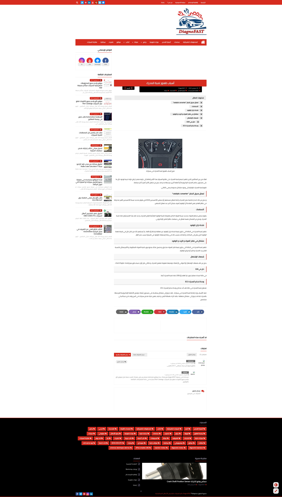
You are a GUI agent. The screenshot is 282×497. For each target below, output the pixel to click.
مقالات (201, 443)
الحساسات (194, 106)
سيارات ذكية (199, 438)
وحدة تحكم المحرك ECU (190, 125)
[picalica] (94, 493)
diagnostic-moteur (178, 447)
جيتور (177, 433)
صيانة (136, 42)
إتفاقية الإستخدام (193, 2)
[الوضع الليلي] (276, 485)
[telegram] (99, 2)
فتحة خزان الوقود (192, 110)
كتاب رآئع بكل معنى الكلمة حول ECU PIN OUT (90, 199)
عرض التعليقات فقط (139, 354)
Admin (185, 372)
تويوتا (186, 433)
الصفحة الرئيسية (193, 90)
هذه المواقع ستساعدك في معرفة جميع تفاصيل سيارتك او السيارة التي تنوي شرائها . (89, 182)
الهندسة (172, 90)
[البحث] (77, 2)
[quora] (96, 2)
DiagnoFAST (201, 485)
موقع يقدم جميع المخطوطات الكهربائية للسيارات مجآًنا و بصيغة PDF (89, 85)
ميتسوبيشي (179, 443)
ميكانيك (103, 42)
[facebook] (77, 493)
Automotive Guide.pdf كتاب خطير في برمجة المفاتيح (90, 118)
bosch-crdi (102, 443)
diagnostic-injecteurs (196, 447)
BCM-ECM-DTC (117, 443)
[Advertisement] (160, 64)
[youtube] (92, 2)
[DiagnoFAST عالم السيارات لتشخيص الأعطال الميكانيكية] (191, 22)
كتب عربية (128, 438)
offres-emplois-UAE (142, 447)
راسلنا (162, 2)
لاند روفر (98, 438)
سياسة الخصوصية (180, 2)
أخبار (186, 428)
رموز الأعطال (115, 433)
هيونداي (141, 443)
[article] (138, 325)
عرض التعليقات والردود (122, 354)
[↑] (141, 491)
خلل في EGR (191, 121)
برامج (144, 42)
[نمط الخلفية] (276, 491)
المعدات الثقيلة (126, 428)
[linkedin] (89, 2)
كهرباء (111, 42)
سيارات (90, 433)
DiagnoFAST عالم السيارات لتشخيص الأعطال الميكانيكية (173, 493)
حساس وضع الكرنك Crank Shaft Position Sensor (187, 481)
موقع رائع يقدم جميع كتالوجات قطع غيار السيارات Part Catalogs (89, 102)
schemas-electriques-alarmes (120, 447)
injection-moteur (160, 447)
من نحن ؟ (169, 2)
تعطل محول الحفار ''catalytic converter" (185, 102)
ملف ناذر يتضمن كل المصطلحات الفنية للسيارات (90, 134)
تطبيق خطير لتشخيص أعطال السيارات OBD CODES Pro (92, 214)
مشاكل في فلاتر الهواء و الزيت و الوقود (185, 114)
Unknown (191, 361)
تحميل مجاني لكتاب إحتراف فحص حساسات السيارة (90, 149)
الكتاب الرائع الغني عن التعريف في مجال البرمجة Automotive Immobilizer (89, 231)
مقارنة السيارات (92, 42)
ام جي (101, 428)
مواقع (119, 42)
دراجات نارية (143, 433)
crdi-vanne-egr (88, 443)
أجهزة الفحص (166, 42)
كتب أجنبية (141, 438)
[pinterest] (85, 2)
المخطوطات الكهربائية (190, 42)
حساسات (177, 42)
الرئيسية (203, 2)
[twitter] (82, 2)
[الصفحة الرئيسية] (203, 42)
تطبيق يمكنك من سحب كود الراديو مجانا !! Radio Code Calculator (89, 165)
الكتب (127, 42)
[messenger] (103, 2)
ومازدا (130, 443)
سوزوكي (102, 433)
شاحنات (186, 438)
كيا (108, 438)
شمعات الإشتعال (192, 118)
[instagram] (87, 493)
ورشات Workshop (131, 469)
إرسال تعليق (120, 361)
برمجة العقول (198, 433)
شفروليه (175, 438)
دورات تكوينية (154, 42)
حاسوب (167, 433)
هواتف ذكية (153, 443)
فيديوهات (154, 438)
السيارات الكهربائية (173, 428)
